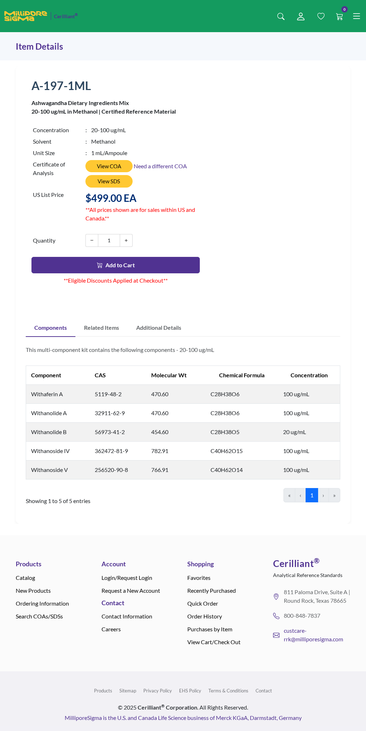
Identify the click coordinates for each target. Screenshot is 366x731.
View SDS (109, 181)
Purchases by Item (209, 629)
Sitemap (127, 690)
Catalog (25, 577)
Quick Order (202, 603)
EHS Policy (190, 690)
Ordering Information (42, 603)
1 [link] (311, 495)
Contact (264, 690)
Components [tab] (50, 327)
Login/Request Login (127, 577)
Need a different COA (160, 166)
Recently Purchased (211, 590)
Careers (111, 629)
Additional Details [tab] (158, 327)
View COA (109, 166)
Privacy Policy (157, 690)
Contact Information (127, 616)
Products (103, 690)
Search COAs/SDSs (39, 616)
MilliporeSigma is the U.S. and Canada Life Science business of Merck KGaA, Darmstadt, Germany (183, 717)
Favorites (199, 577)
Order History (204, 616)
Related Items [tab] (101, 327)
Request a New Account (131, 590)
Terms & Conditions (228, 690)
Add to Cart (120, 265)
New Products (33, 590)
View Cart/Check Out (214, 641)
